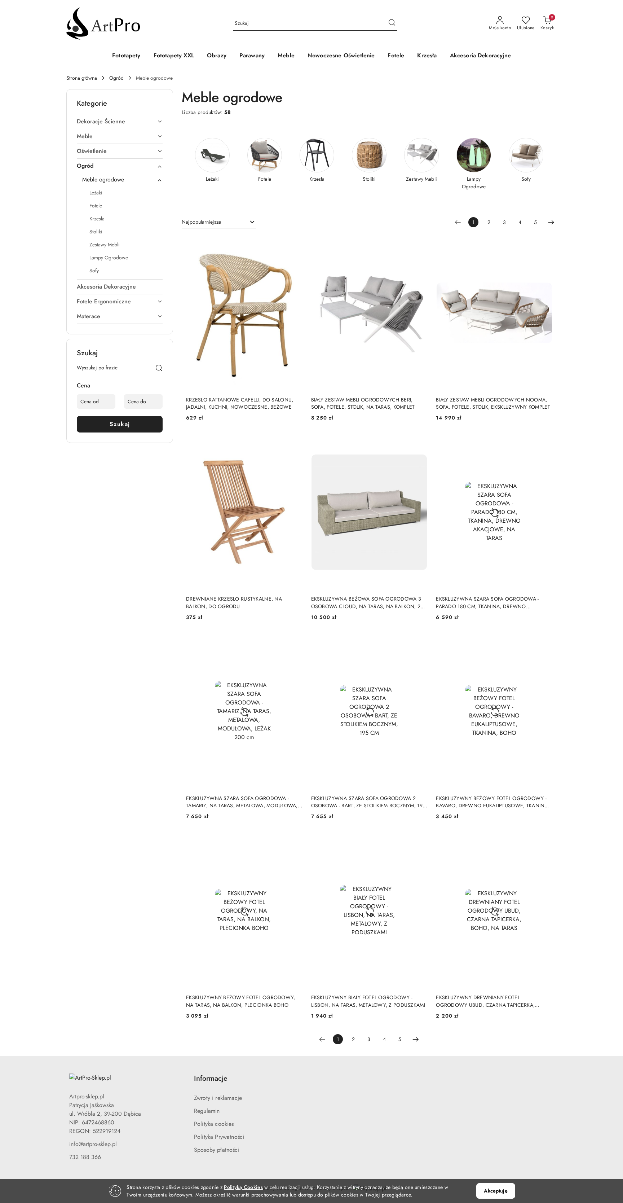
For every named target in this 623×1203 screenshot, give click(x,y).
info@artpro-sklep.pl (93, 1144)
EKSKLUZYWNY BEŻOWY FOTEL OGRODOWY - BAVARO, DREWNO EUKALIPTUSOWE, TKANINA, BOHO (492, 802)
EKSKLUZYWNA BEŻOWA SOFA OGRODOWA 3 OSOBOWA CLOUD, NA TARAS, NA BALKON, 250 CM (369, 602)
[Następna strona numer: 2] (551, 222)
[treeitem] (120, 121)
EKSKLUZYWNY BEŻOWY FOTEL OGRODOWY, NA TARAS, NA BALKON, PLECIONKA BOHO (240, 1001)
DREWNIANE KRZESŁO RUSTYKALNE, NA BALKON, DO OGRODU (234, 602)
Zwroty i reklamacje (218, 1098)
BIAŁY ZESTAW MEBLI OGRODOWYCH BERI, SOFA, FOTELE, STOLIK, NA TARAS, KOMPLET (363, 403)
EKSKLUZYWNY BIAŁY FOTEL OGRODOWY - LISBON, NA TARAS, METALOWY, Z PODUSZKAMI (368, 1001)
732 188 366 (85, 1157)
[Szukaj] (159, 369)
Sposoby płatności (216, 1150)
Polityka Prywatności (219, 1137)
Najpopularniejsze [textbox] (201, 221)
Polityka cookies (214, 1124)
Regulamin (207, 1111)
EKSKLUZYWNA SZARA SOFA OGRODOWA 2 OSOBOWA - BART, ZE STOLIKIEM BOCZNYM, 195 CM (368, 802)
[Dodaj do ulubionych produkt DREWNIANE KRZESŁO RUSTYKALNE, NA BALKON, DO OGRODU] (294, 443)
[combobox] (219, 222)
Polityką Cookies (243, 1187)
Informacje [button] (210, 1078)
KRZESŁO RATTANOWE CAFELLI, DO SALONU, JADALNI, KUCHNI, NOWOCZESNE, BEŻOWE (239, 403)
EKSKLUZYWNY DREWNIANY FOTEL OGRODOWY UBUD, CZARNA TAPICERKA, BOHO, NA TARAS (485, 1001)
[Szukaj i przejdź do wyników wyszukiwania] (392, 23)
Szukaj (120, 424)
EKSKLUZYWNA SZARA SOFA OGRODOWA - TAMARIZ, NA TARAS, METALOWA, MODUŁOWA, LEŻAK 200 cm (242, 802)
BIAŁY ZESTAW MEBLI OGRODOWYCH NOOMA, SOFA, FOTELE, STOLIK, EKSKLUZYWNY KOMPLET (493, 403)
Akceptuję (495, 1190)
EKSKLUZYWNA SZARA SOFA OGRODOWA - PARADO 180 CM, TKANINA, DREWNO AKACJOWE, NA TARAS (487, 602)
